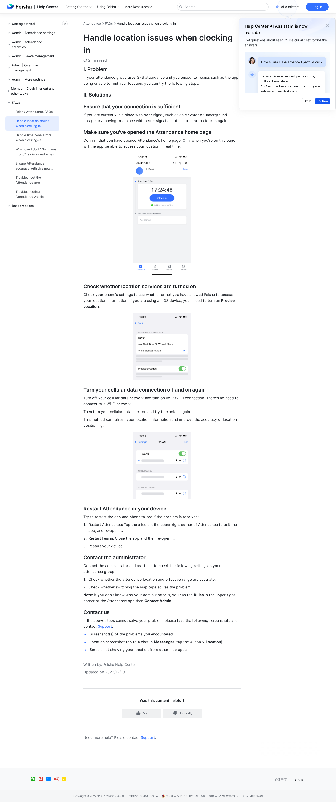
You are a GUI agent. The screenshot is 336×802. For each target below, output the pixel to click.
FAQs (109, 23)
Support (148, 737)
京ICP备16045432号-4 (143, 796)
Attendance (92, 23)
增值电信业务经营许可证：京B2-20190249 (236, 796)
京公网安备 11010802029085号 (185, 796)
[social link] (35, 779)
